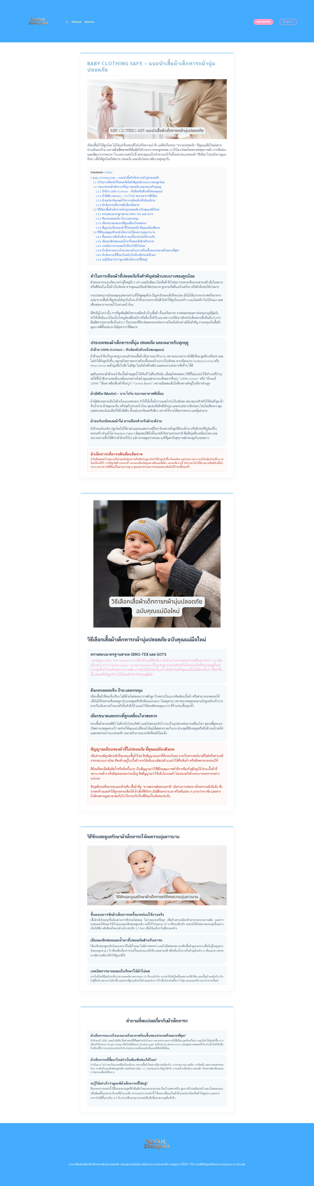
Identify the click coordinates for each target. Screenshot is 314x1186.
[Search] (66, 22)
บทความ (89, 22)
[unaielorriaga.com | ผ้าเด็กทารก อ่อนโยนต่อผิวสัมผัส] (38, 21)
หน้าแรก (76, 22)
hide (108, 172)
